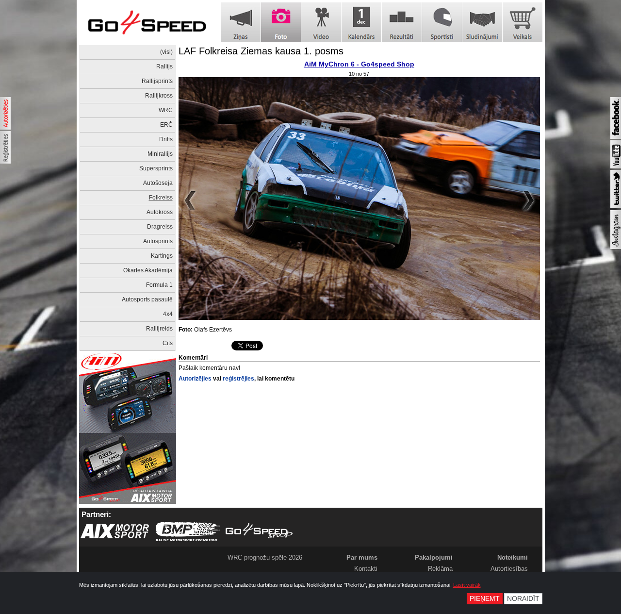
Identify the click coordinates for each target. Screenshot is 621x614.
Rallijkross (159, 95)
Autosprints (158, 241)
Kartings (162, 255)
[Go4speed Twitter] (615, 206)
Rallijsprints (157, 81)
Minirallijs (160, 153)
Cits (168, 343)
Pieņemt (485, 598)
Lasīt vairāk (467, 585)
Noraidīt (523, 598)
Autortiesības (509, 568)
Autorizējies (195, 378)
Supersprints (156, 168)
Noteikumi (512, 557)
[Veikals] (522, 22)
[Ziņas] (241, 22)
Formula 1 (159, 285)
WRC (166, 110)
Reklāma (440, 568)
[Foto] (281, 22)
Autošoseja (158, 183)
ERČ (166, 124)
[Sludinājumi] (482, 22)
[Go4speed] (147, 22)
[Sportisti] (442, 22)
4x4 (168, 314)
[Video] (321, 22)
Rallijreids (159, 328)
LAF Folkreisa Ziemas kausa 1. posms (261, 51)
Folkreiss (161, 197)
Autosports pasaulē (147, 299)
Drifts (166, 139)
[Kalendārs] (361, 22)
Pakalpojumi (434, 557)
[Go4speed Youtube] (615, 166)
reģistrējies (238, 378)
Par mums (361, 557)
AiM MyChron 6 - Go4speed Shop (359, 64)
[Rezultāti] (402, 22)
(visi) (166, 52)
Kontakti (365, 568)
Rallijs (164, 66)
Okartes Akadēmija (148, 270)
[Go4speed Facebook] (615, 137)
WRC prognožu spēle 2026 (265, 557)
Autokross (160, 212)
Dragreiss (160, 226)
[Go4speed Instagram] (615, 247)
